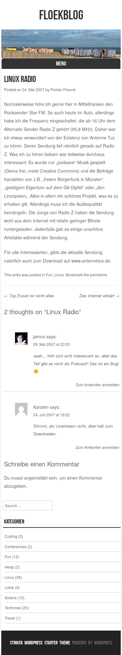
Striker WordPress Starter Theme (40, 642)
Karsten (40, 407)
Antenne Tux (102, 137)
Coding (11, 536)
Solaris (11, 597)
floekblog (61, 15)
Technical (13, 607)
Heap (9, 566)
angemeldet (36, 478)
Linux (59, 274)
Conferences (16, 546)
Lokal (9, 587)
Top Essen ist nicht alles (29, 296)
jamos (39, 336)
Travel (10, 618)
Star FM (37, 112)
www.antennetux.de (90, 260)
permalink (98, 274)
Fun (49, 274)
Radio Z (47, 129)
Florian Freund (62, 89)
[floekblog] (61, 43)
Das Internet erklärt (99, 296)
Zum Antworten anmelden (97, 384)
